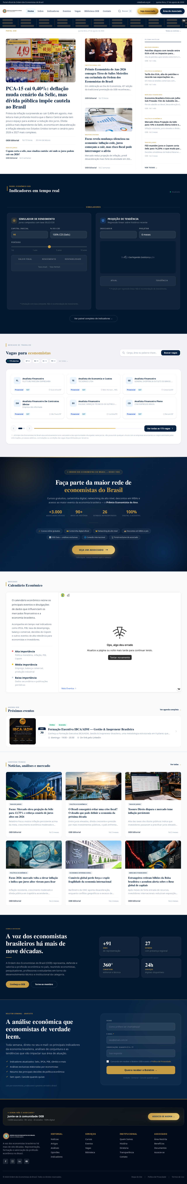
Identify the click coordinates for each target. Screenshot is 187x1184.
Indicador (106, 228)
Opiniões (55, 1157)
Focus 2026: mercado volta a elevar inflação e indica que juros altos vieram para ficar (33, 884)
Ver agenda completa (170, 714)
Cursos (88, 1144)
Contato (107, 11)
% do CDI (55, 228)
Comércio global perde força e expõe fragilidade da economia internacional (90, 884)
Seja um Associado (91, 554)
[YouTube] (26, 1166)
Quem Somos (126, 1144)
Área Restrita (160, 1144)
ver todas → (63, 361)
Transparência (127, 1157)
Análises (55, 1153)
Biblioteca (90, 1157)
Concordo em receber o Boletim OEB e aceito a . (141, 1066)
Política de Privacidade (161, 1066)
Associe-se (159, 1157)
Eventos (67, 11)
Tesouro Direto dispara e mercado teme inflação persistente (150, 816)
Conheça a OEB (17, 989)
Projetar (144, 228)
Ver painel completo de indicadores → (93, 318)
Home (31, 11)
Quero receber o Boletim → (140, 1075)
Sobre (40, 11)
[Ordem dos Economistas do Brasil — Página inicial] (12, 11)
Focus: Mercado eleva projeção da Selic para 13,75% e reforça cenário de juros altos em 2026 (31, 817)
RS (36, 361)
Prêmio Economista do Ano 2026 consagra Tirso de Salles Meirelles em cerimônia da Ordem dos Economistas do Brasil (106, 75)
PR (53, 361)
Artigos (54, 1148)
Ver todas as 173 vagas (158, 433)
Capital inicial (20, 228)
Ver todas (175, 769)
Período (16, 242)
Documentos (160, 1153)
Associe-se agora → (163, 1121)
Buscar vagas (170, 352)
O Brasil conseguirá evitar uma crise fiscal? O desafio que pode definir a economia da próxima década (93, 817)
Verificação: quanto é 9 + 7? (120, 1052)
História (123, 1148)
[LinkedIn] (19, 1166)
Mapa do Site (136, 1182)
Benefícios (159, 1148)
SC (45, 361)
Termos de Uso (178, 1182)
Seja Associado (147, 11)
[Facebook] (5, 1166)
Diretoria (124, 1153)
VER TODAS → (151, 167)
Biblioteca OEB (91, 11)
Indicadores (53, 11)
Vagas (78, 11)
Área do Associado (172, 11)
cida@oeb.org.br (143, 2)
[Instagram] (12, 1166)
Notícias (55, 1144)
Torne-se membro (44, 989)
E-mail (110, 1039)
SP (28, 361)
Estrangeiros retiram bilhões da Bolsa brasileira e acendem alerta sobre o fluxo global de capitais (151, 886)
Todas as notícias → (173, 31)
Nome (109, 1025)
